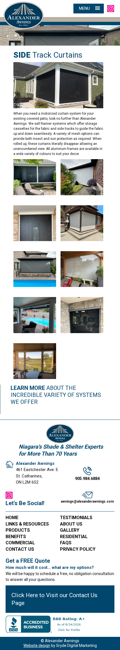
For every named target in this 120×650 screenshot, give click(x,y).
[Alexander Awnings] (24, 9)
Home (12, 517)
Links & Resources (27, 524)
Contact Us (20, 549)
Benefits (16, 536)
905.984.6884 (87, 478)
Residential (74, 536)
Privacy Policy (77, 549)
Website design (36, 645)
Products (18, 530)
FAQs (65, 542)
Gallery (69, 530)
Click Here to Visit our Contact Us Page (54, 599)
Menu (84, 8)
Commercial (20, 542)
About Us (71, 524)
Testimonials (76, 517)
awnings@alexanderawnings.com (87, 501)
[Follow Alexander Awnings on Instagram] (110, 8)
